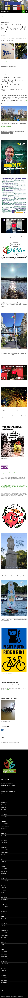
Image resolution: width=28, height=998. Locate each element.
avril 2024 (3, 864)
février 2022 (3, 923)
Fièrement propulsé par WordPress (17, 996)
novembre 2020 (4, 958)
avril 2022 (3, 918)
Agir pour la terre (10, 74)
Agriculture (4, 131)
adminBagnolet (12, 34)
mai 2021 (2, 944)
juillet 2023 (3, 883)
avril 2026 (3, 809)
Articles (7, 22)
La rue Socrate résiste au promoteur (8, 785)
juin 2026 (2, 804)
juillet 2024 (3, 856)
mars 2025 (3, 838)
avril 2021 (3, 947)
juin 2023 (2, 885)
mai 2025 (2, 833)
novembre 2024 (4, 847)
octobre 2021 (3, 932)
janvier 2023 (3, 897)
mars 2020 (3, 975)
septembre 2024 (4, 852)
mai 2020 (2, 970)
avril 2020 (3, 973)
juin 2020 (2, 968)
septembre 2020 (4, 963)
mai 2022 (2, 916)
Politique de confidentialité (5, 996)
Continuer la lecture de (6, 61)
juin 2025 (2, 830)
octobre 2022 (3, 904)
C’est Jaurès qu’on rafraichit (6, 793)
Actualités (3, 22)
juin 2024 (2, 859)
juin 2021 (2, 942)
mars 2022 (3, 920)
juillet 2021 (3, 939)
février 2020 (3, 977)
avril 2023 (3, 890)
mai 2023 (2, 887)
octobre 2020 (3, 961)
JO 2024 (6, 66)
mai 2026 (2, 807)
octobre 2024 (3, 849)
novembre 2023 (4, 875)
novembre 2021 (4, 930)
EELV (2, 66)
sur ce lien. (7, 689)
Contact (2, 990)
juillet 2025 (3, 828)
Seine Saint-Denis (13, 66)
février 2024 (3, 868)
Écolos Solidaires (5, 11)
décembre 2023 (4, 873)
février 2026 (3, 814)
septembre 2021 (4, 935)
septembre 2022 (4, 906)
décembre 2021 (4, 928)
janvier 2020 (3, 980)
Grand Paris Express (19, 131)
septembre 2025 (4, 826)
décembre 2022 (4, 899)
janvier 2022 (3, 925)
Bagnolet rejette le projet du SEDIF (8, 791)
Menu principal (26, 11)
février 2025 (3, 840)
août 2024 (3, 854)
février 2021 (3, 951)
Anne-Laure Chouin (19, 101)
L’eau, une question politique (9, 473)
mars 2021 (3, 949)
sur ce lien (11, 685)
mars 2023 (3, 892)
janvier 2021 (3, 954)
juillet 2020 (3, 966)
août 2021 (3, 937)
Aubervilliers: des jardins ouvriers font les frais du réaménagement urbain (13, 82)
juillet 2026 (3, 802)
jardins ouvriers (5, 132)
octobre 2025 (3, 823)
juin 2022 (2, 913)
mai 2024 (2, 861)
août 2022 (3, 909)
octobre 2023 (3, 878)
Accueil (2, 988)
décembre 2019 (4, 982)
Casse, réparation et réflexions (7, 783)
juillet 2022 (3, 911)
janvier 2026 (3, 816)
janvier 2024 (3, 871)
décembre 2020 (4, 956)
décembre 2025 (4, 819)
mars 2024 (3, 866)
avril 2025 (3, 835)
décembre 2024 (4, 845)
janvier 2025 (3, 842)
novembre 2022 (4, 902)
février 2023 (3, 894)
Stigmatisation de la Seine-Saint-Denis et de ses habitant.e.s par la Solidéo (13, 28)
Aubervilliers (11, 131)
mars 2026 (3, 811)
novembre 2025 (4, 821)
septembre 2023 (4, 880)
